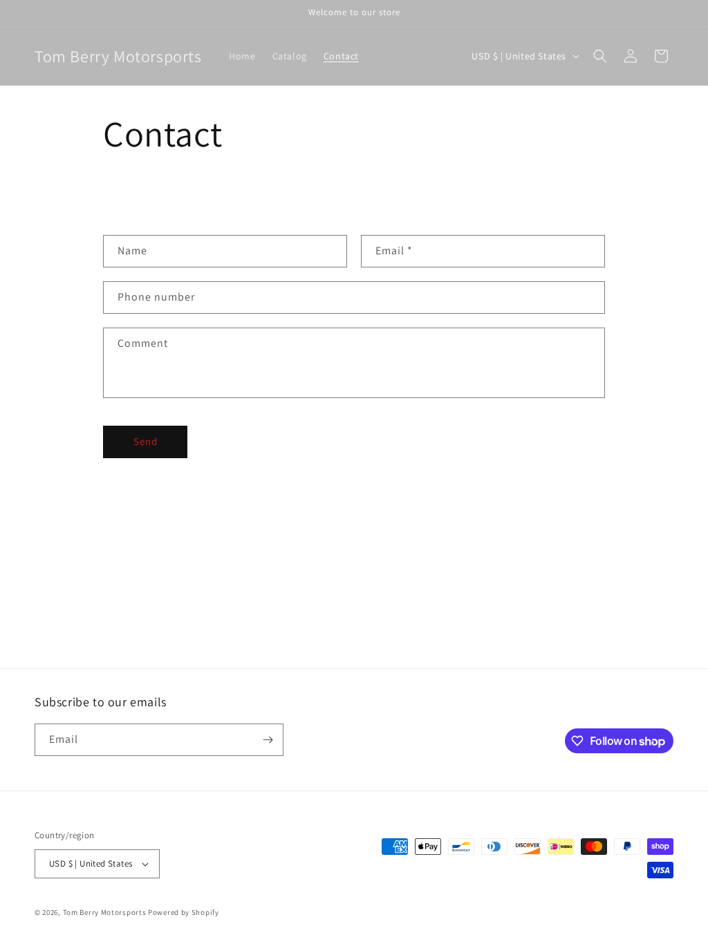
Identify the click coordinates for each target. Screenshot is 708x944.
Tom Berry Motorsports (105, 912)
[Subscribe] (267, 740)
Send (145, 441)
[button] (600, 56)
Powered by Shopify (183, 912)
